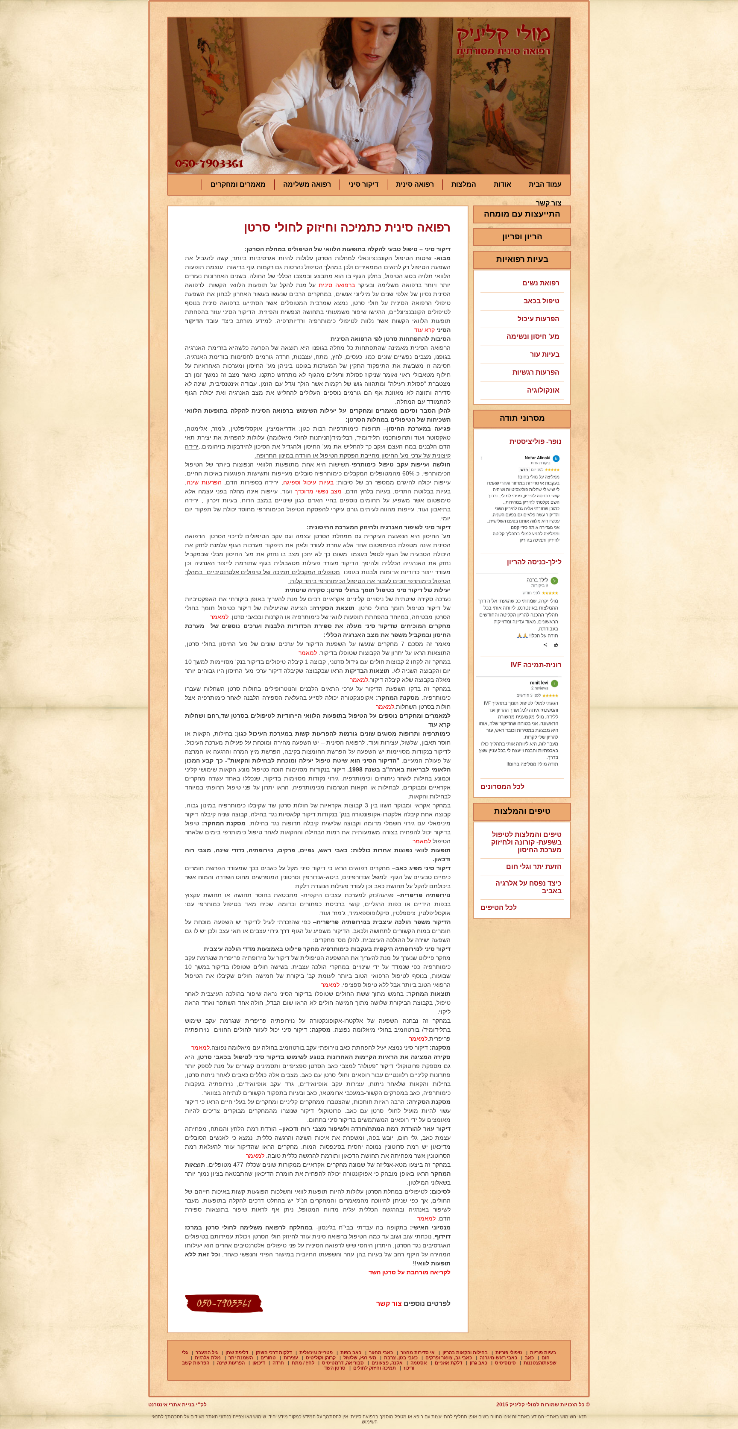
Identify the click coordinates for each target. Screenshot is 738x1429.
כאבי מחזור (381, 1352)
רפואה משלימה (307, 184)
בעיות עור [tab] (544, 354)
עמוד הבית (545, 184)
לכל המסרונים (502, 786)
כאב (529, 1357)
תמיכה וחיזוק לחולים (374, 1367)
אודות (502, 184)
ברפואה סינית (337, 285)
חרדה (278, 1362)
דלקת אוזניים (448, 1362)
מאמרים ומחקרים (238, 184)
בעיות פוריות (543, 1352)
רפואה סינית (415, 184)
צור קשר (549, 203)
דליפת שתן (237, 1352)
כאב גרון (478, 1362)
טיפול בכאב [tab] (541, 301)
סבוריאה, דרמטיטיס (343, 1362)
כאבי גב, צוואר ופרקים (448, 1357)
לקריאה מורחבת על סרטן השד (410, 1272)
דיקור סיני (363, 184)
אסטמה (418, 1362)
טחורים (268, 1357)
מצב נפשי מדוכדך (318, 491)
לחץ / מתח (303, 1362)
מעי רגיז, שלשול (359, 1357)
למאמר (219, 616)
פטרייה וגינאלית (316, 1352)
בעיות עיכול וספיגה (308, 482)
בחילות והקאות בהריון (465, 1352)
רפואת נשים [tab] (540, 283)
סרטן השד (335, 1367)
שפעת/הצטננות (540, 1362)
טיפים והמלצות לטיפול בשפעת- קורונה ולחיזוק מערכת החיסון (526, 842)
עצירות (291, 1357)
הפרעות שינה (204, 482)
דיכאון (258, 1362)
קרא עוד (424, 329)
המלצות (463, 184)
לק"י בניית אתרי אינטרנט (177, 1405)
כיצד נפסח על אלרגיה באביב (528, 887)
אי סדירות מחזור (418, 1352)
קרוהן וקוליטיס (321, 1357)
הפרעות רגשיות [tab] (535, 372)
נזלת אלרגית (208, 1357)
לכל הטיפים (498, 907)
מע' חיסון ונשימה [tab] (533, 336)
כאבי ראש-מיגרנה (498, 1357)
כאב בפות (350, 1352)
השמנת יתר (240, 1357)
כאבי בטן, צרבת (401, 1357)
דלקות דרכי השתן (274, 1352)
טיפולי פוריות (508, 1352)
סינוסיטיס (505, 1362)
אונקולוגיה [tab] (543, 390)
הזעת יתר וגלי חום (534, 866)
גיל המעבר (207, 1352)
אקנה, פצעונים (387, 1362)
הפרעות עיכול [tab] (538, 319)
